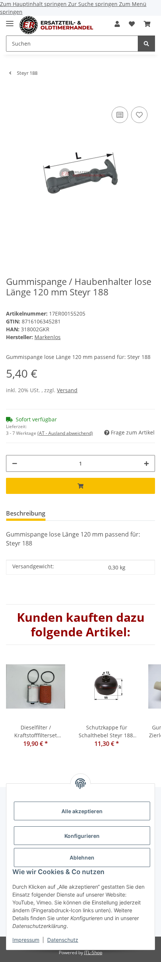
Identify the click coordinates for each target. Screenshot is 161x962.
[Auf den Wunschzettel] (139, 115)
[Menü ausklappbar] (9, 20)
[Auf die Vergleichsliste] (120, 115)
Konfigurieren (82, 836)
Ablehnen (82, 857)
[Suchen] (146, 44)
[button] (117, 23)
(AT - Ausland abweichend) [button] (65, 433)
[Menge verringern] (14, 463)
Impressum (25, 940)
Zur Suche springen (93, 3)
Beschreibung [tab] (25, 513)
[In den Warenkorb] (12, 93)
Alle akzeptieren (82, 811)
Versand (67, 390)
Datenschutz (62, 940)
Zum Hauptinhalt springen (34, 3)
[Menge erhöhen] (146, 463)
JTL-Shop (93, 952)
